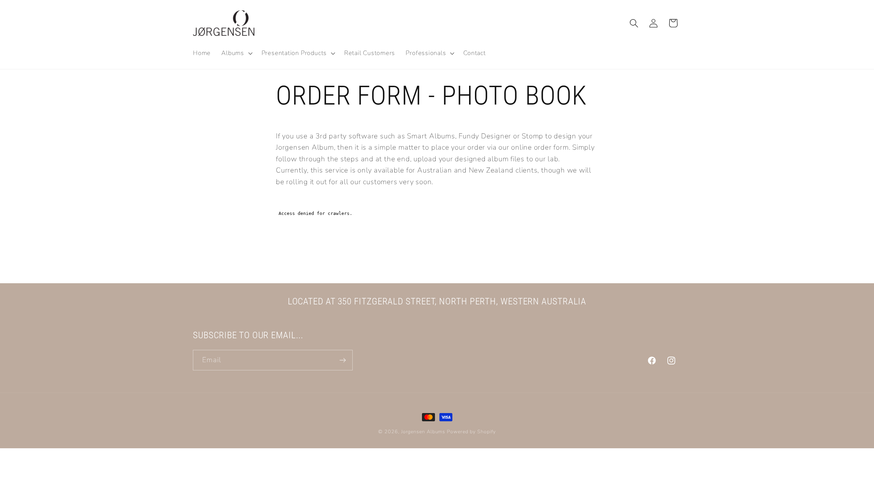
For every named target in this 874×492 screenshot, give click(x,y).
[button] (236, 53)
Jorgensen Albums (423, 431)
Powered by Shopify (471, 431)
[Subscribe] (342, 360)
